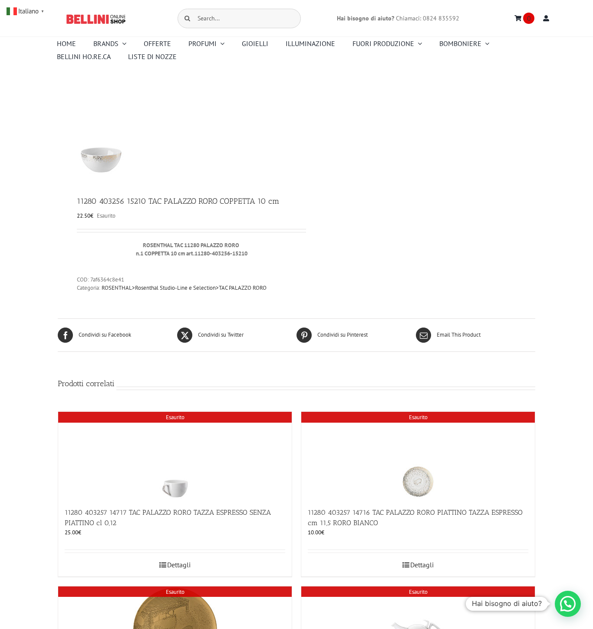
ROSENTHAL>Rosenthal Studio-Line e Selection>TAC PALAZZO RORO (184, 287)
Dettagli (179, 564)
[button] (568, 604)
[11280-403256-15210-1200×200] (172, 130)
